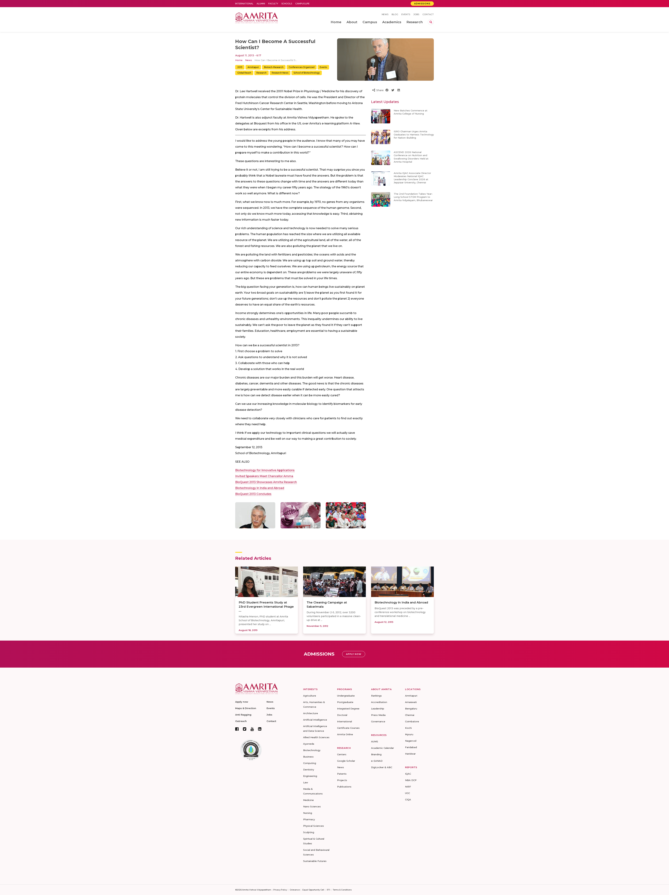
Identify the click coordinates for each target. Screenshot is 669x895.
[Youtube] (252, 729)
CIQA (408, 799)
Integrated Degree (348, 708)
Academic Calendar (382, 748)
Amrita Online (345, 734)
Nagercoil (410, 740)
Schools (286, 3)
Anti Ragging (243, 714)
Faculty (273, 3)
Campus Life (302, 3)
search (431, 22)
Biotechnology (311, 750)
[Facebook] (237, 729)
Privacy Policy (280, 890)
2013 (239, 67)
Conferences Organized (301, 67)
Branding (376, 754)
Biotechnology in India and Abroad (259, 488)
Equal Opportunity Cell (313, 890)
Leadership (377, 708)
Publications (344, 786)
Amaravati (411, 702)
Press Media (378, 715)
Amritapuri (253, 67)
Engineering (310, 776)
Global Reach (244, 72)
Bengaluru (411, 708)
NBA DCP (411, 780)
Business (308, 756)
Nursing (307, 813)
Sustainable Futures (314, 861)
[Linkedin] (260, 729)
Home (239, 60)
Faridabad (411, 747)
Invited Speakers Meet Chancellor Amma (264, 476)
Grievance (295, 890)
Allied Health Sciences (316, 737)
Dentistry (308, 769)
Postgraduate (345, 702)
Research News (280, 72)
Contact (428, 14)
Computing (309, 763)
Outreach (241, 721)
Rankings (376, 695)
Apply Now (353, 654)
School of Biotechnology (307, 72)
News (385, 14)
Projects (342, 780)
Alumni (261, 3)
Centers (341, 754)
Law (305, 782)
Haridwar (410, 753)
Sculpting (308, 832)
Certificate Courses (348, 727)
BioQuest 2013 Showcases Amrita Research (266, 482)
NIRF (408, 786)
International (244, 3)
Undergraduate (346, 695)
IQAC (408, 773)
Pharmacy (309, 819)
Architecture (310, 713)
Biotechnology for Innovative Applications (265, 470)
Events (405, 14)
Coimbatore (412, 721)
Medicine (308, 800)
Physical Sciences (313, 825)
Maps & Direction (245, 708)
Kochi (408, 727)
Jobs (416, 14)
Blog (395, 14)
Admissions (422, 3)
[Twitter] (244, 729)
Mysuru (409, 734)
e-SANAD (377, 760)
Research (261, 72)
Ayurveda (308, 743)
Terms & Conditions (342, 890)
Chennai (409, 715)
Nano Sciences (312, 806)
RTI (328, 890)
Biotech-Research (273, 67)
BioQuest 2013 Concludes (253, 494)
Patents (342, 773)
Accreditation (379, 702)
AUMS (374, 741)
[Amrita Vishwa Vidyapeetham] (256, 17)
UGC (407, 793)
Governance (378, 721)
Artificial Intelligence (315, 719)
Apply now (241, 701)
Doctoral (342, 715)
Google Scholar (346, 760)
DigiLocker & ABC (381, 767)
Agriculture (309, 695)
